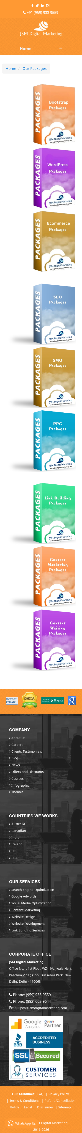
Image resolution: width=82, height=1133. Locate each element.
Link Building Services (28, 930)
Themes (17, 792)
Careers (17, 744)
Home (25, 48)
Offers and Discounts (27, 772)
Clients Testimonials (26, 751)
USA (14, 858)
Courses (17, 778)
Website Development (28, 923)
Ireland (17, 844)
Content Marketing (25, 910)
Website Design (23, 917)
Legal (28, 1107)
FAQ (40, 1094)
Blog (14, 758)
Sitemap (64, 1107)
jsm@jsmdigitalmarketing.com (43, 1008)
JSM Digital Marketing (51, 1123)
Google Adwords (23, 896)
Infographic (20, 785)
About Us (18, 738)
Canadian (18, 831)
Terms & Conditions (24, 1100)
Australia (18, 824)
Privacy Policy (59, 1094)
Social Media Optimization (31, 903)
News (15, 765)
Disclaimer (45, 1107)
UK (13, 851)
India (15, 837)
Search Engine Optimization (32, 889)
